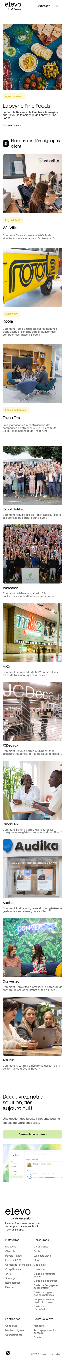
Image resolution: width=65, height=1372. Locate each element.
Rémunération (12, 1282)
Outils (37, 1251)
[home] (12, 6)
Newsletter (40, 1269)
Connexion (44, 5)
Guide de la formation (46, 1280)
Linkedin (55, 1354)
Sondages (11, 1278)
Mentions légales (14, 1330)
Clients (37, 1337)
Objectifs (10, 1251)
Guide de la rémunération (41, 1307)
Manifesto (39, 1326)
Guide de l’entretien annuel (45, 1275)
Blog (36, 1260)
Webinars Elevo (42, 1255)
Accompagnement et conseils (45, 1331)
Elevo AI (9, 1287)
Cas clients (40, 1264)
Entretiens (10, 1246)
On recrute (11, 1326)
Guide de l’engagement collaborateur (47, 1286)
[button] (57, 6)
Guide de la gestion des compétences (44, 1293)
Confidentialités (13, 1335)
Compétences (13, 1269)
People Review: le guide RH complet (44, 1300)
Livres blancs (41, 1246)
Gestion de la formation (18, 1264)
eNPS (8, 1274)
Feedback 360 (13, 1260)
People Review (13, 1255)
